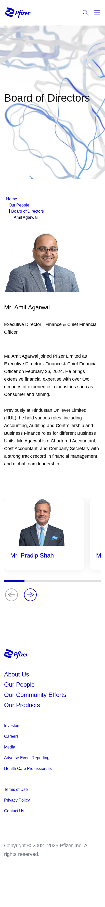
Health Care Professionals (28, 768)
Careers (11, 736)
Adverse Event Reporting (26, 758)
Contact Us (14, 811)
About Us (16, 674)
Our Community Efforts (35, 694)
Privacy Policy (17, 800)
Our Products (22, 705)
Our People (19, 684)
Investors (12, 725)
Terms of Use (16, 789)
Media (9, 747)
